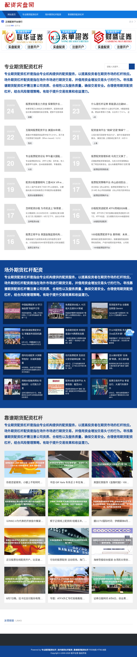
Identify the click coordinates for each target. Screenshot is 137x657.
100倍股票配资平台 (102, 247)
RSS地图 (93, 649)
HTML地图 (101, 649)
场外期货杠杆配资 (53, 14)
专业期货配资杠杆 (30, 14)
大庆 (30, 169)
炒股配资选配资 (100, 221)
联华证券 (74, 653)
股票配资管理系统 (101, 169)
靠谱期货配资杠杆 (76, 14)
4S (95, 117)
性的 (30, 143)
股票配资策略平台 (101, 195)
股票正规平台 (33, 247)
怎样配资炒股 (33, 221)
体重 (30, 117)
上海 (95, 143)
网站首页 (12, 14)
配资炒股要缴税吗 (35, 195)
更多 (131, 21)
